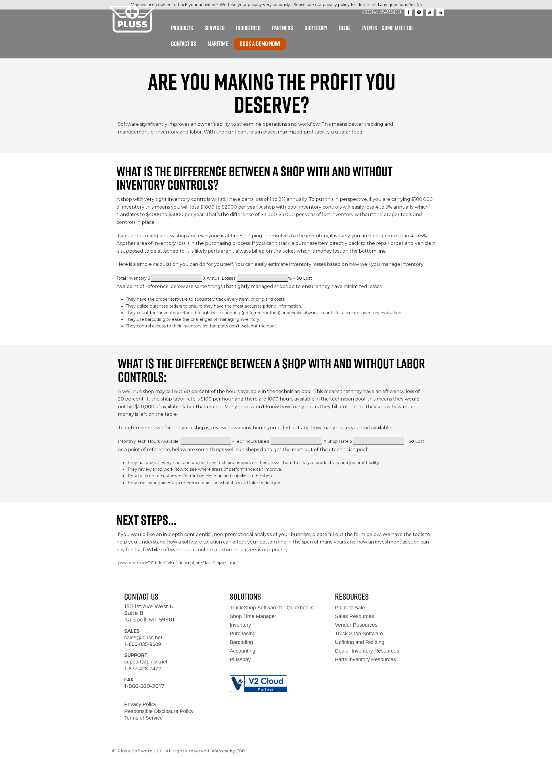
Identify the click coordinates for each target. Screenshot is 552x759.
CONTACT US (183, 43)
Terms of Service (143, 718)
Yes (412, 4)
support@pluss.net (145, 662)
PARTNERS (282, 28)
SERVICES (214, 28)
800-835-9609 (381, 12)
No (419, 4)
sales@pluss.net (143, 637)
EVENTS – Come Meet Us (387, 28)
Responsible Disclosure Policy (158, 711)
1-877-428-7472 (142, 669)
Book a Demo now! (260, 43)
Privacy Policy (140, 704)
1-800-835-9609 (142, 644)
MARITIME (218, 43)
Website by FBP (228, 751)
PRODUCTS (182, 28)
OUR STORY (315, 28)
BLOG (344, 28)
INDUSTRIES (248, 28)
